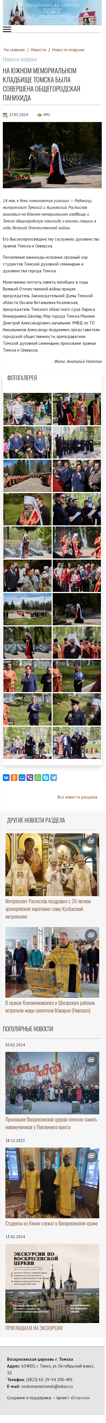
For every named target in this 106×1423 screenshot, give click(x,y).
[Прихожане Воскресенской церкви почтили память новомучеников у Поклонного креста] (52, 1083)
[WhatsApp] (37, 777)
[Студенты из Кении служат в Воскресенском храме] (52, 1183)
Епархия (80, 1397)
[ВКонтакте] (6, 777)
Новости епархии (68, 49)
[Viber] (29, 777)
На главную (14, 49)
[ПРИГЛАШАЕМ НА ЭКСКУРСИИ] (52, 1283)
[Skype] (45, 777)
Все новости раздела (77, 797)
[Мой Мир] (22, 777)
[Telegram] (53, 777)
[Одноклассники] (14, 777)
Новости (38, 49)
